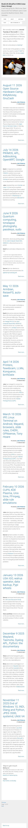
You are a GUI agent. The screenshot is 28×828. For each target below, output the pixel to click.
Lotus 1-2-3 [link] (6, 187)
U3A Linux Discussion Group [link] (13, 599)
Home (5, 19)
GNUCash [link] (20, 197)
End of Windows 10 (15, 22)
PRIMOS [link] (5, 173)
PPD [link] (20, 392)
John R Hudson (21, 102)
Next (2, 806)
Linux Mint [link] (19, 728)
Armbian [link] (14, 327)
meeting (19, 45)
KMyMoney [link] (16, 195)
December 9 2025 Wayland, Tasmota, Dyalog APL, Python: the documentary (13, 640)
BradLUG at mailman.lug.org (10, 775)
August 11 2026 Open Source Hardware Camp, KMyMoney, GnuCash (13, 92)
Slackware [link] (10, 553)
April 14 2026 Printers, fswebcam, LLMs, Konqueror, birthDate (13, 368)
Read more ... (21, 140)
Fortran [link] (5, 179)
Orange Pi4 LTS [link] (9, 321)
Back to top (6, 825)
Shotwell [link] (19, 738)
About (12, 19)
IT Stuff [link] (20, 51)
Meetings (20, 19)
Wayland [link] (15, 666)
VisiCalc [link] (20, 185)
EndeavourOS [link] (20, 686)
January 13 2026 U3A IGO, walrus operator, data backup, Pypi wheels (13, 582)
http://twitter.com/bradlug (9, 780)
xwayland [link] (16, 668)
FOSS (5, 22)
